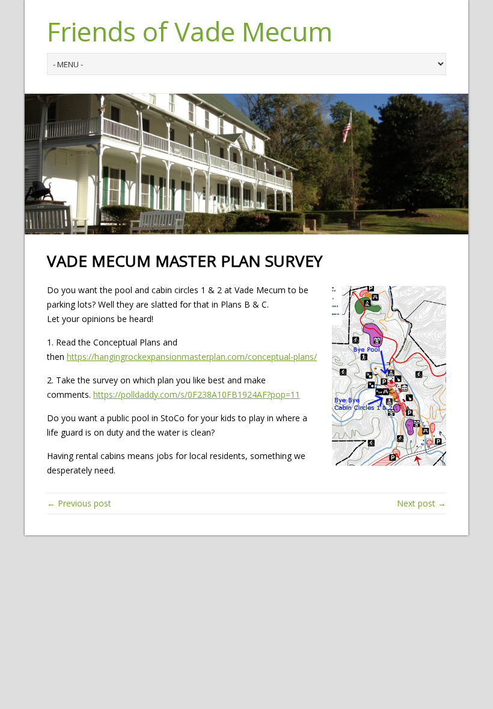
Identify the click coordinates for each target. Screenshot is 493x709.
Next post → (421, 503)
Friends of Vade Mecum (189, 31)
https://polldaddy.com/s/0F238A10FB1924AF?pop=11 (196, 394)
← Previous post (79, 503)
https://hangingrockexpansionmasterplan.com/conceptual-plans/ (192, 356)
